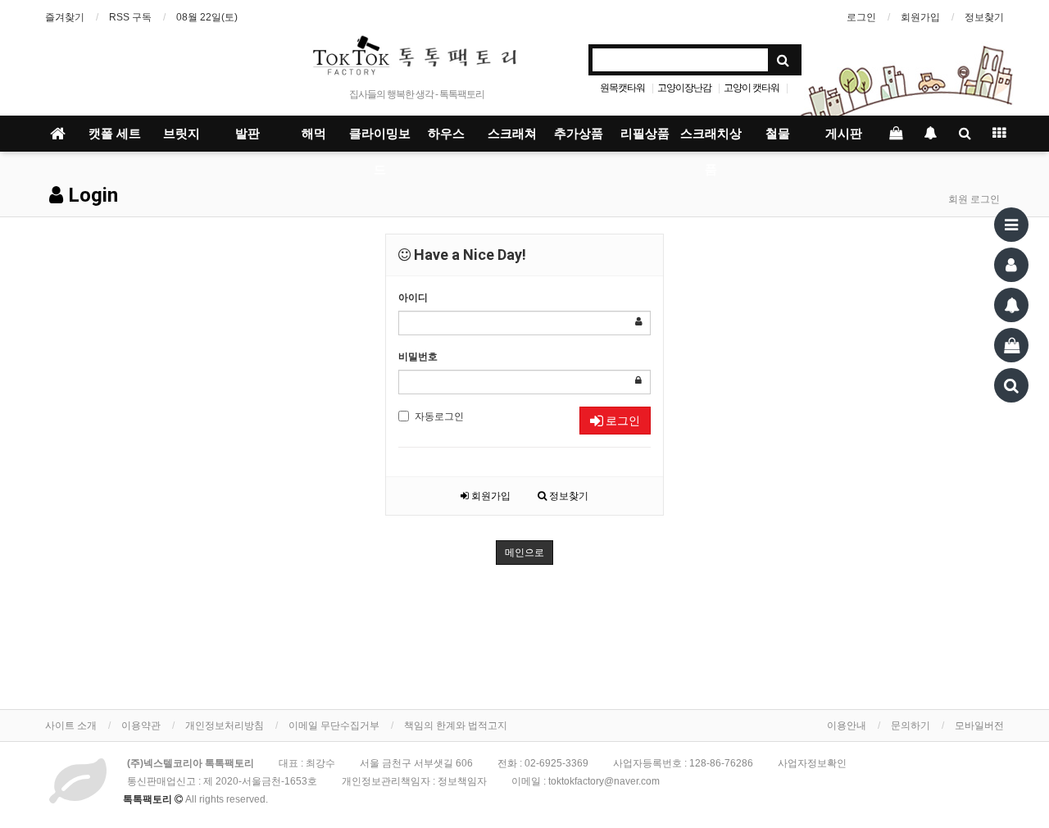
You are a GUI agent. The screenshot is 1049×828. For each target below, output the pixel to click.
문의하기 (910, 725)
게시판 (843, 133)
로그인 (861, 17)
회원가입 (920, 17)
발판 (247, 133)
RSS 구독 (130, 17)
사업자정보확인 (812, 763)
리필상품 (645, 133)
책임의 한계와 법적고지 (455, 725)
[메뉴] (1011, 224)
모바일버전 (979, 725)
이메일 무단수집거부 (333, 725)
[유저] (1011, 265)
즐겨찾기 (64, 17)
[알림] (1011, 305)
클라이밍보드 (380, 139)
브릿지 (181, 133)
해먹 (314, 133)
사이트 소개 (71, 725)
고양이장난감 (684, 87)
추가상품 (578, 133)
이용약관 (141, 725)
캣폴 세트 (115, 133)
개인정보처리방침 (224, 725)
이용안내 (846, 725)
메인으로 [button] (524, 552)
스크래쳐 (512, 133)
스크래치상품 (711, 139)
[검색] (1011, 385)
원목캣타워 (622, 87)
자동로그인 (439, 416)
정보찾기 (984, 17)
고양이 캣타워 (751, 87)
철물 (777, 133)
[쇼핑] (1011, 345)
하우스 (446, 133)
